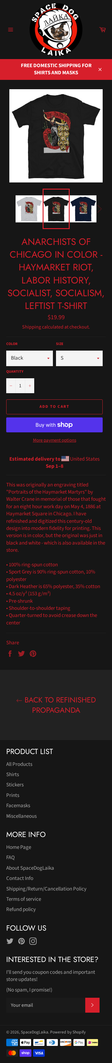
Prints (12, 795)
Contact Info (19, 878)
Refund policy (21, 909)
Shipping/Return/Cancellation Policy (46, 889)
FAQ (10, 857)
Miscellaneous (21, 816)
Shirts (12, 774)
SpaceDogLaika (34, 1032)
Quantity (14, 371)
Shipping (31, 327)
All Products (19, 764)
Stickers (15, 785)
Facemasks (18, 805)
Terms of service (23, 899)
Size (59, 344)
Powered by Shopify (68, 1032)
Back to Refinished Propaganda (59, 705)
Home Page (18, 847)
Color (11, 344)
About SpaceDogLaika (30, 868)
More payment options (54, 440)
